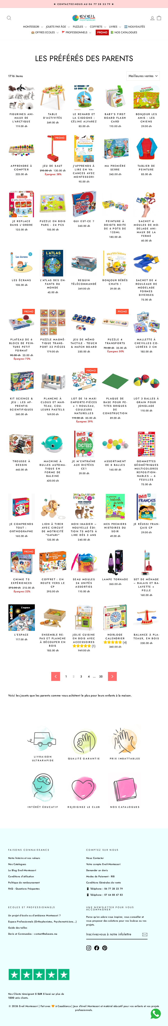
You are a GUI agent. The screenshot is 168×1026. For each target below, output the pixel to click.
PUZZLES (78, 27)
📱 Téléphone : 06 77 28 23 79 (104, 888)
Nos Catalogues (17, 864)
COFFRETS (96, 27)
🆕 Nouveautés (134, 27)
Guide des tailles (17, 927)
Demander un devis (97, 870)
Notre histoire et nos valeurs (24, 858)
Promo (102, 32)
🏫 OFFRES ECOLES (43, 32)
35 (101, 676)
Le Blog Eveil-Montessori (22, 870)
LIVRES (113, 27)
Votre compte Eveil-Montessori (103, 864)
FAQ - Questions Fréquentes (24, 888)
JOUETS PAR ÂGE (56, 27)
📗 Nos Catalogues (123, 32)
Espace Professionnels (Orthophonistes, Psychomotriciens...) (42, 921)
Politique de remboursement (24, 882)
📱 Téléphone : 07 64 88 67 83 (104, 894)
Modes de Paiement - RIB (100, 876)
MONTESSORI (31, 27)
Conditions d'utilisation (21, 876)
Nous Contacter (95, 858)
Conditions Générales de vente (103, 882)
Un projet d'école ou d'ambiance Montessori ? (34, 915)
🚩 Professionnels (75, 32)
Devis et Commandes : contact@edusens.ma (32, 933)
